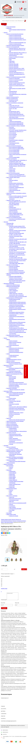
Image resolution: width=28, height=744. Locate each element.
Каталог (9, 519)
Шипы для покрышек (13, 211)
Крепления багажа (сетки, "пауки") (16, 412)
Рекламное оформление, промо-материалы (18, 431)
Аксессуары (11, 127)
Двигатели (6, 221)
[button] (26, 539)
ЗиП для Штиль (12, 137)
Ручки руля (11, 415)
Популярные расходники (14, 143)
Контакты (3, 718)
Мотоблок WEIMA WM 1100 (14, 112)
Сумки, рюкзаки (12, 507)
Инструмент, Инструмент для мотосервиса (14, 457)
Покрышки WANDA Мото (14, 204)
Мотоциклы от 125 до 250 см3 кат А (16, 348)
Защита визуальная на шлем (15, 434)
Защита (10, 491)
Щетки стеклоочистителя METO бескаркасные (15, 392)
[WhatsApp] (7, 533)
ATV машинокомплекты (14, 287)
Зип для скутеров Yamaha (14, 153)
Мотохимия (11, 191)
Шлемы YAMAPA (12, 477)
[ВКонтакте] (2, 533)
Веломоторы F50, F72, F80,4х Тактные (13, 372)
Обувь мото (11, 501)
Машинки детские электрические (13, 362)
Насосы (10, 181)
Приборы (11, 437)
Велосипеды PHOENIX (10, 369)
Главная (3, 706)
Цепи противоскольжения (14, 216)
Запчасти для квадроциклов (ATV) (16, 79)
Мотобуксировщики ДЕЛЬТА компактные (17, 302)
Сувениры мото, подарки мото (12, 427)
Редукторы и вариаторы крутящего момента (15, 45)
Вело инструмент (12, 378)
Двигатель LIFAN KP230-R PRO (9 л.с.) (16, 72)
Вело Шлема (8, 513)
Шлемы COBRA (12, 478)
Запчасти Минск (10, 522)
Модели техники (12, 398)
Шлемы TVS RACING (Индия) (14, 484)
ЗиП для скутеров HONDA (14, 157)
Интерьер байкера (13, 428)
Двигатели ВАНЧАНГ (13, 267)
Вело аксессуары (12, 376)
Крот (10, 110)
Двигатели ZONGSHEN (13, 269)
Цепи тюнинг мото (12, 92)
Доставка (3, 711)
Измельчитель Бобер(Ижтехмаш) (13, 285)
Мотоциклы (8, 346)
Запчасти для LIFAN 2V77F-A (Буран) (16, 57)
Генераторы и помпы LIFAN (14, 452)
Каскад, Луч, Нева (13, 108)
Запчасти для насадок (13, 448)
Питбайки (8, 358)
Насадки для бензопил (11, 447)
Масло (10, 178)
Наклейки (11, 402)
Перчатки (11, 467)
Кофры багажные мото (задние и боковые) (15, 421)
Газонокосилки (12, 128)
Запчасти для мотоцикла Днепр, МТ (16, 38)
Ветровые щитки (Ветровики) (12, 425)
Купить (23, 569)
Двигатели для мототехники (12, 264)
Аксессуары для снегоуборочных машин (17, 219)
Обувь (10, 492)
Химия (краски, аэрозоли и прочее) (16, 184)
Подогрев (11, 444)
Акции (5, 25)
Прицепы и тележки (10, 361)
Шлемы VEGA (12, 487)
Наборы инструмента (10, 462)
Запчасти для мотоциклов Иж (15, 35)
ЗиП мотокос (11, 138)
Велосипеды (8, 366)
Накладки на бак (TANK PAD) (15, 401)
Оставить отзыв (4, 588)
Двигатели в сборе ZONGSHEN (15, 276)
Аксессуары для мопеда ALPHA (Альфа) (17, 409)
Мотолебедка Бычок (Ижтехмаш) (13, 335)
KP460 (10, 59)
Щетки (10, 405)
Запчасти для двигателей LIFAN (12, 46)
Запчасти (5, 32)
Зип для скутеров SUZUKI (14, 151)
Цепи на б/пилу (12, 141)
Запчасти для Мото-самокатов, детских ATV (18, 196)
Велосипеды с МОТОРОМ (11, 388)
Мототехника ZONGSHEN (14, 351)
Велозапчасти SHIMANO (14, 385)
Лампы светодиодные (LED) (14, 190)
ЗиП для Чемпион (12, 135)
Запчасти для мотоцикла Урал (15, 36)
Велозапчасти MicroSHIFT (14, 386)
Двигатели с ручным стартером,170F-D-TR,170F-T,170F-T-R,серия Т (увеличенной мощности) (17, 228)
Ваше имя (17, 602)
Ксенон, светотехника (13, 438)
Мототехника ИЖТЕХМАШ (9, 283)
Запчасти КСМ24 (12, 220)
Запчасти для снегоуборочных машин (13, 217)
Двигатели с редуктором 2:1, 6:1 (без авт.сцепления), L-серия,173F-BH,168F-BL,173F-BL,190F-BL (17, 249)
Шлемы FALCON (12, 471)
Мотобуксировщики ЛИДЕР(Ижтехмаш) (14, 297)
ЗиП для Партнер (12, 133)
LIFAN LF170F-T (12, 62)
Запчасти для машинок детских (15, 363)
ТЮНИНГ (11, 416)
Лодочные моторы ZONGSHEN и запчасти (17, 176)
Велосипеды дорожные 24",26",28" (16, 368)
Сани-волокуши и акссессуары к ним (16, 330)
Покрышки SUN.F (12, 207)
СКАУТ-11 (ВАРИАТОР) (13, 290)
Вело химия (11, 379)
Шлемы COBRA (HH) (13, 480)
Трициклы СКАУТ (12, 292)
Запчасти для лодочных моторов (13, 173)
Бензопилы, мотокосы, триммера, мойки (14, 449)
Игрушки (8, 396)
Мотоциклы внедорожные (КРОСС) (16, 352)
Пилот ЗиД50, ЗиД (13, 101)
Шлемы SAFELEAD (12, 472)
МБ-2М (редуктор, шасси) (14, 111)
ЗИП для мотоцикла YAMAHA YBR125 (16, 148)
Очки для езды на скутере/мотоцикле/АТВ (17, 503)
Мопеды (8, 339)
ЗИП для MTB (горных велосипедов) (16, 382)
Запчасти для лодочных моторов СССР (16, 174)
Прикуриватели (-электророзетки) (16, 442)
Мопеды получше (12, 343)
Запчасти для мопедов (13, 81)
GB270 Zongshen (12, 58)
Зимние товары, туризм (11, 514)
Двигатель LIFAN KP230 (13, 65)
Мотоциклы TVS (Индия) (14, 349)
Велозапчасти (9, 375)
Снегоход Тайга (12, 171)
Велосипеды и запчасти (8, 365)
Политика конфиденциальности (8, 721)
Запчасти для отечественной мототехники (14, 34)
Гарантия (3, 716)
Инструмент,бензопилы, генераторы (13, 451)
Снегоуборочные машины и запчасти (13, 359)
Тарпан (10, 120)
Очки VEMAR (11, 510)
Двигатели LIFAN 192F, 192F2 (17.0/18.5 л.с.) (18, 52)
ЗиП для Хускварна (13, 134)
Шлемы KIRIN (12, 485)
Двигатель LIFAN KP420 (13, 67)
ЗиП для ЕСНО (12, 144)
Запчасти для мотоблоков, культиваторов (14, 102)
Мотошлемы (8, 470)
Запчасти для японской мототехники (13, 145)
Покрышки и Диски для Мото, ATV (13, 200)
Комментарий (4, 599)
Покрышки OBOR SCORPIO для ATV (16, 214)
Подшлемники (12, 505)
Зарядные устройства (13, 180)
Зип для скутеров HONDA (14, 150)
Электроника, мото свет (11, 432)
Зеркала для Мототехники (11, 424)
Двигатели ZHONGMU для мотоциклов (17, 272)
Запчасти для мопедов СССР (12, 98)
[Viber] (5, 533)
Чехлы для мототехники (11, 422)
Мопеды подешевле (13, 340)
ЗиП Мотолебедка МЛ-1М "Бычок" (16, 107)
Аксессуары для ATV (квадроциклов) (16, 408)
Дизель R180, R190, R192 (14, 105)
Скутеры (8, 353)
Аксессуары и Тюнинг (8, 391)
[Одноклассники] (4, 533)
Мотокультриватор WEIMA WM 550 (16, 114)
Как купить (3, 708)
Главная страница (4, 519)
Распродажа (8, 28)
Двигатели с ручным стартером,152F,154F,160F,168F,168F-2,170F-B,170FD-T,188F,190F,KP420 (18, 242)
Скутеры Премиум (12, 356)
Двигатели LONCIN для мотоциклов (16, 270)
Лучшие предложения (10, 26)
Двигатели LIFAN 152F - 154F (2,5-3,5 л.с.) (17, 48)
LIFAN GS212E (11, 61)
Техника (5, 338)
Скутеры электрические (14, 355)
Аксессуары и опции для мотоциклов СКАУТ (18, 296)
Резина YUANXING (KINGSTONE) (15, 213)
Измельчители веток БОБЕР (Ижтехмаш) (17, 461)
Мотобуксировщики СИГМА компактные (17, 322)
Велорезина (11, 381)
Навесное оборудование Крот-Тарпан (16, 118)
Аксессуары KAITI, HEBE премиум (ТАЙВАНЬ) (18, 406)
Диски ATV (11, 206)
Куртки (10, 511)
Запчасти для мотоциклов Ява (15, 44)
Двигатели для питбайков (14, 266)
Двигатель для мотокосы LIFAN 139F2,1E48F (18, 239)
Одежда (11, 468)
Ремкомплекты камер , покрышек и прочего (18, 383)
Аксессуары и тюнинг (10, 399)
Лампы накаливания (13, 188)
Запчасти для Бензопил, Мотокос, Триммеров (15, 125)
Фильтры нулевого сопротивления (16, 183)
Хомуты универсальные (14, 186)
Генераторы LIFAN (9, 223)
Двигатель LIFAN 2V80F (13, 64)
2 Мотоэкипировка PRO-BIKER (15, 508)
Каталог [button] (4, 23)
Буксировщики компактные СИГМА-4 (16, 312)
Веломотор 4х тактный (13, 100)
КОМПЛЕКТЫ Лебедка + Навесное (16, 336)
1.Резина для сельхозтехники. (15, 121)
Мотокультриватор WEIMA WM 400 (16, 122)
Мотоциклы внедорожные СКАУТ (13, 286)
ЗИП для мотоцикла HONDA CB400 (16, 147)
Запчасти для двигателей (14, 78)
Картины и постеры (13, 429)
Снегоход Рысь (12, 170)
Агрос (10, 104)
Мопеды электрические (14, 345)
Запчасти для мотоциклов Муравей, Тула (17, 42)
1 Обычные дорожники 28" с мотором (16, 389)
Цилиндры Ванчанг (13, 91)
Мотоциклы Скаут (12, 289)
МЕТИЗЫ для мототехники (14, 414)
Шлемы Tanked (12, 475)
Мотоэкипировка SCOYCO (11, 488)
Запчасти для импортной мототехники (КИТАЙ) (15, 77)
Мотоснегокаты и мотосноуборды (16, 323)
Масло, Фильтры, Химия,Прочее (13, 177)
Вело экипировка (9, 465)
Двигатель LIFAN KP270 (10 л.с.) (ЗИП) (16, 68)
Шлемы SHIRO (12, 474)
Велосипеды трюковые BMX (14, 371)
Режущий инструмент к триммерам (16, 140)
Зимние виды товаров (13, 515)
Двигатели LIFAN (9, 224)
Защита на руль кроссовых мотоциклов (17, 419)
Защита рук (8, 418)
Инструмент (6, 445)
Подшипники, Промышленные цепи (16, 187)
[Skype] (9, 533)
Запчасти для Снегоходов (11, 158)
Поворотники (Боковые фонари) (15, 435)
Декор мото (11, 411)
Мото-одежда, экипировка (11, 495)
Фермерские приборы (10, 460)
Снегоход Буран (12, 168)
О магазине (3, 713)
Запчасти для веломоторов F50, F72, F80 (14, 373)
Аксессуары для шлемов (14, 404)
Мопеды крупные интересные (15, 342)
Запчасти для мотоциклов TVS (12, 97)
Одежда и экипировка (8, 464)
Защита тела (11, 497)
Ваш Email (3, 602)
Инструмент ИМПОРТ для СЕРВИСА (16, 458)
